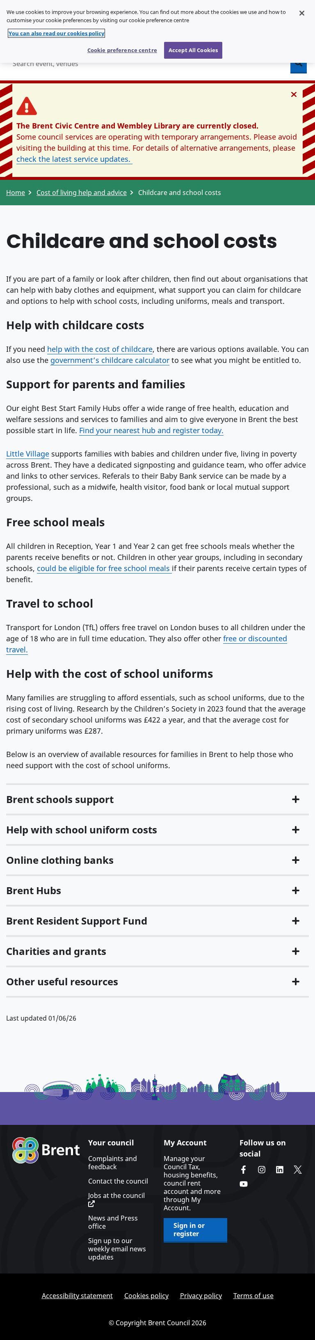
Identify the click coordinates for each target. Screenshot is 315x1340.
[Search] (298, 63)
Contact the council (118, 1181)
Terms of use (253, 1295)
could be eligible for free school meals (104, 568)
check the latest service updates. (74, 159)
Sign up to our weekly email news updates (117, 1249)
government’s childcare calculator (109, 360)
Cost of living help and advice (82, 192)
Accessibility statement (77, 1295)
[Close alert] (294, 94)
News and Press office (113, 1222)
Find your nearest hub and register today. (151, 430)
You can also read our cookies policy (56, 33)
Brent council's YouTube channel (244, 1184)
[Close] (302, 13)
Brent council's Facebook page (244, 1170)
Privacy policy (201, 1295)
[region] (157, 31)
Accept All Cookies (193, 50)
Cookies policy (146, 1295)
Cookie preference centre (122, 50)
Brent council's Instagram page (262, 1170)
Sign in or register (189, 1229)
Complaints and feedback (112, 1162)
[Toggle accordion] (296, 799)
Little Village (27, 454)
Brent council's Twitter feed (298, 1170)
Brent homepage (46, 1150)
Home (15, 192)
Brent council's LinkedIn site (280, 1170)
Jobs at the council (116, 1195)
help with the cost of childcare (100, 349)
